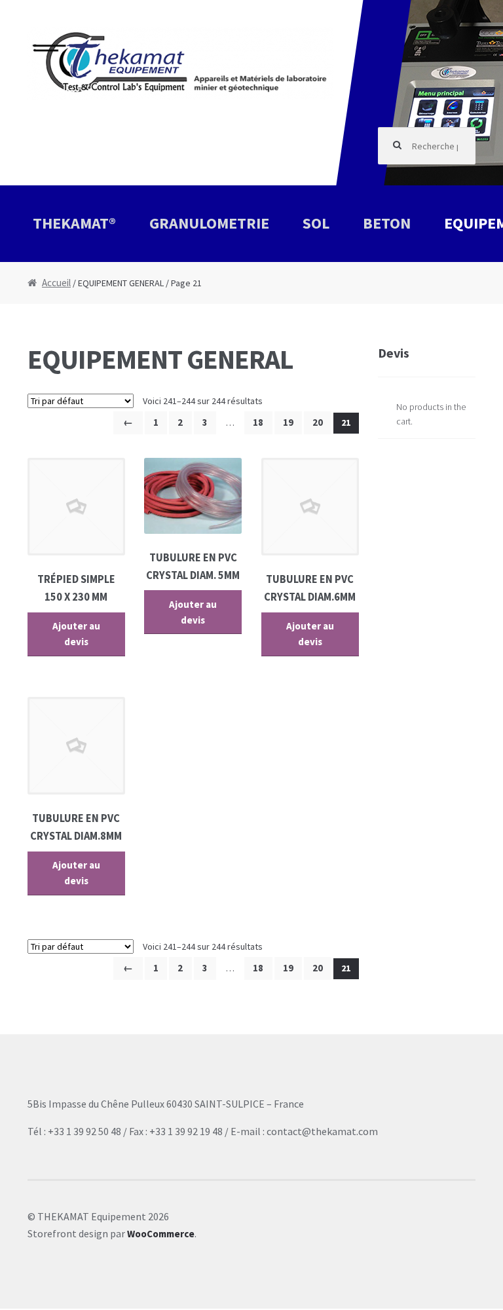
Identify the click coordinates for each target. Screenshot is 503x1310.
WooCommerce (161, 1233)
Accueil (56, 282)
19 (288, 422)
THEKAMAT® (74, 223)
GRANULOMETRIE (209, 223)
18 (258, 422)
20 (317, 422)
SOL (316, 223)
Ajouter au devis (76, 634)
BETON (387, 223)
